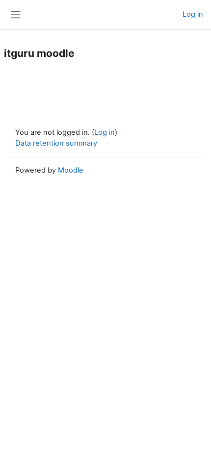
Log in (193, 14)
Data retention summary (56, 143)
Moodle (70, 170)
